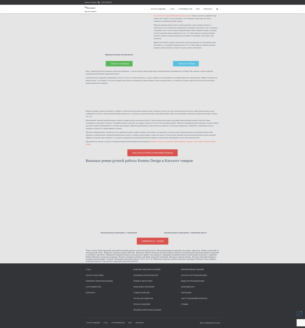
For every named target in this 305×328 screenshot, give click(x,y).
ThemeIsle (217, 323)
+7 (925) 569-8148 (106, 2)
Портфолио (186, 293)
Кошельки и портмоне (143, 287)
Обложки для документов (145, 275)
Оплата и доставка (95, 275)
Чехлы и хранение (141, 304)
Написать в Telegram (91, 2)
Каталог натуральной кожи (194, 275)
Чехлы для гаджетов (143, 298)
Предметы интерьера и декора (147, 310)
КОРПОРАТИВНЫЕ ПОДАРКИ (192, 269)
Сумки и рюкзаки (141, 293)
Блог (198, 9)
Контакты (207, 9)
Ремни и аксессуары (142, 281)
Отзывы (184, 304)
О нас (172, 9)
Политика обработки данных (99, 281)
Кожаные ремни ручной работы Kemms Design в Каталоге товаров (139, 160)
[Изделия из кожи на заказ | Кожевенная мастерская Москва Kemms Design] (92, 9)
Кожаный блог (188, 287)
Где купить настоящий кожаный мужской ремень (172, 16)
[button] (166, 9)
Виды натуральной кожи (192, 281)
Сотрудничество (185, 9)
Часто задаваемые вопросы (194, 298)
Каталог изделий (158, 9)
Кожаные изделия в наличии (146, 269)
